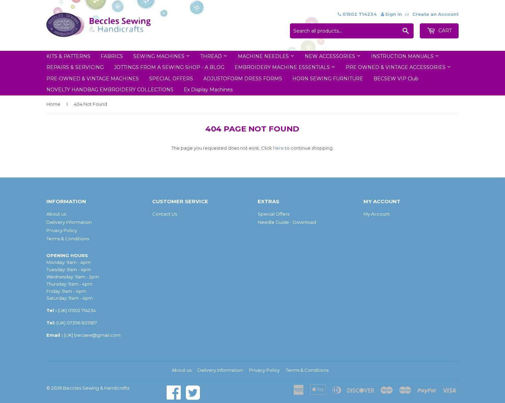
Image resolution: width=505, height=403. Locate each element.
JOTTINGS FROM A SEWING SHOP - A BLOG (169, 67)
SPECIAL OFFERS (171, 79)
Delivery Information (69, 222)
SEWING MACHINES (159, 56)
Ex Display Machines (208, 90)
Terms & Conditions (67, 238)
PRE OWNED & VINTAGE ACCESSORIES (396, 67)
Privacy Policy (61, 230)
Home (53, 104)
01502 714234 (82, 310)
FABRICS (112, 56)
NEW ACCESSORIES (331, 56)
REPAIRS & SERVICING (75, 67)
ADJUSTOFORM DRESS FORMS (242, 79)
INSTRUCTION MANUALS (403, 56)
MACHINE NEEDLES (264, 56)
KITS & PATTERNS (68, 56)
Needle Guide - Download (287, 222)
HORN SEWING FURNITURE (327, 79)
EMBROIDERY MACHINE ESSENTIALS (283, 67)
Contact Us (164, 214)
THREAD (211, 56)
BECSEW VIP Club (395, 79)
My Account (376, 214)
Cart (444, 30)
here (278, 148)
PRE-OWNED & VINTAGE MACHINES (92, 79)
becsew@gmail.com (97, 335)
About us (56, 214)
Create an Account (435, 14)
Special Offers (273, 214)
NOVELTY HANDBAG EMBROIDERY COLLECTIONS (109, 90)
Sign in (393, 14)
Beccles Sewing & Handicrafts (96, 388)
